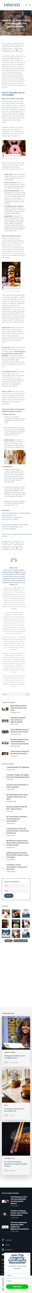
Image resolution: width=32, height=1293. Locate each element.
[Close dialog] (28, 1254)
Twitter (7, 1245)
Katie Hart (16, 30)
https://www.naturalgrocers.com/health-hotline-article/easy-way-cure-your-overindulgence (15, 527)
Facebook (8, 1240)
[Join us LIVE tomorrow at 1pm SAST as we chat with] (6, 934)
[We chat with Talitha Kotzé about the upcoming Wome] (16, 934)
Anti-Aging (7, 1158)
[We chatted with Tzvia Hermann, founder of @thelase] (26, 924)
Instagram (8, 1250)
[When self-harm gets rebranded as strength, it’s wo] (16, 913)
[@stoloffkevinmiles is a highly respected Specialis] (6, 913)
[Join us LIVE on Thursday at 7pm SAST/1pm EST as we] (26, 913)
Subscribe (17, 1286)
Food (12, 16)
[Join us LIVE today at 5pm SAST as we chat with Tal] (26, 934)
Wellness (18, 16)
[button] (30, 5)
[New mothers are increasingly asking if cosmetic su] (6, 924)
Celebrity (7, 1052)
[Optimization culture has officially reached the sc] (16, 924)
